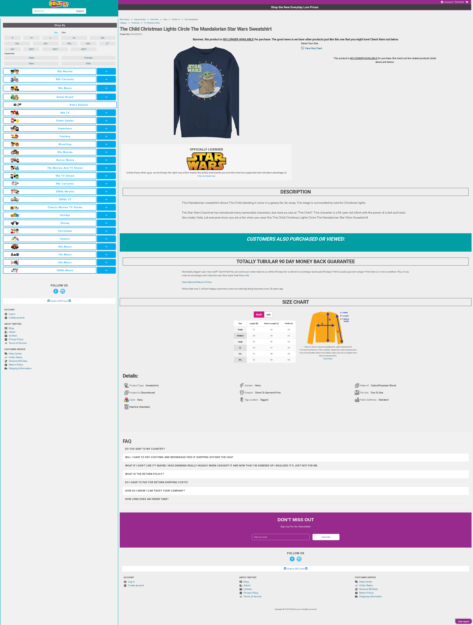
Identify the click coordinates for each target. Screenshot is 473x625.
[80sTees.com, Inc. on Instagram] (63, 291)
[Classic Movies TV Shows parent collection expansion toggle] (106, 207)
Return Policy (16, 364)
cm (268, 314)
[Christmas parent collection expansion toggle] (106, 230)
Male (31, 57)
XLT (12, 49)
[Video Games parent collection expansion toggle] (106, 120)
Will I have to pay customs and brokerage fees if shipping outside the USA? (179, 457)
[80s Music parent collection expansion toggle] (106, 88)
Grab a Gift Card (59, 301)
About (12, 332)
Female (88, 57)
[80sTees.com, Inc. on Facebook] (56, 291)
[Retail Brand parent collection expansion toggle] (106, 97)
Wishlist (459, 2)
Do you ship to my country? (145, 448)
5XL (69, 43)
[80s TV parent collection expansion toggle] (106, 112)
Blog (11, 328)
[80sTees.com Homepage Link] (59, 6)
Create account (17, 317)
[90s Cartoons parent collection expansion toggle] (106, 183)
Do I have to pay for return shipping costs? (156, 482)
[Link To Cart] (466, 2)
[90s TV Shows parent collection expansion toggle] (106, 175)
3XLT (55, 49)
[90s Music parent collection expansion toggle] (106, 246)
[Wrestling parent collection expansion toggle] (106, 144)
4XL (45, 43)
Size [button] (56, 32)
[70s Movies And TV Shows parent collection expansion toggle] (106, 167)
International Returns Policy (197, 282)
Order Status (15, 357)
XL (74, 38)
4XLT (83, 49)
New (31, 63)
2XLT (31, 49)
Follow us (59, 285)
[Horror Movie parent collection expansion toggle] (106, 160)
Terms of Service (18, 343)
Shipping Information (20, 368)
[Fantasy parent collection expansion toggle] (106, 136)
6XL (88, 43)
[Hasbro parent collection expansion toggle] (106, 238)
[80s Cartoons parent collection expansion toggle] (106, 79)
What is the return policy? (144, 473)
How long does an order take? (147, 499)
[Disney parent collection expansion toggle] (106, 223)
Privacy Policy (16, 339)
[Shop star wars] (206, 169)
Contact (13, 335)
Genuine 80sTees (18, 361)
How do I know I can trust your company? (155, 490)
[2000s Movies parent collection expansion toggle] (106, 191)
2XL (103, 38)
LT (107, 43)
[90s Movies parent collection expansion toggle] (106, 152)
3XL (17, 43)
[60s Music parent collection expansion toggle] (106, 262)
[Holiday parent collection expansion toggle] (106, 215)
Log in (12, 314)
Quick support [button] (463, 621)
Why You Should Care (206, 176)
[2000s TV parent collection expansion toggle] (106, 199)
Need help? (328, 358)
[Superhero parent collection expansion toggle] (106, 128)
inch (259, 314)
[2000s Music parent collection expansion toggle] (106, 270)
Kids (88, 63)
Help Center (15, 353)
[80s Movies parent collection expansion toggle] (106, 71)
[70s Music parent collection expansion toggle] (106, 254)
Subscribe (325, 537)
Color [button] (63, 32)
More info (244, 275)
